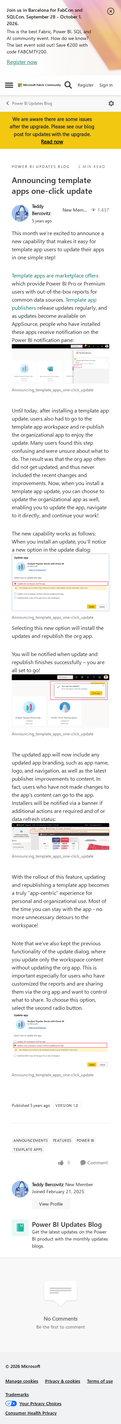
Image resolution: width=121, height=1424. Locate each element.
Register (86, 85)
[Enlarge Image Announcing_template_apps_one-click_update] (60, 364)
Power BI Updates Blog (32, 103)
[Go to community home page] (39, 85)
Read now (52, 141)
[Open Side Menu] (9, 85)
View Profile (51, 1204)
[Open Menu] (111, 103)
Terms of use (100, 1381)
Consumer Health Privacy (31, 1413)
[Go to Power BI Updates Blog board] (20, 1227)
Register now (22, 61)
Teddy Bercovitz (41, 209)
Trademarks (17, 1394)
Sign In (106, 85)
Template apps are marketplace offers (55, 275)
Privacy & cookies (62, 1381)
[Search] (68, 85)
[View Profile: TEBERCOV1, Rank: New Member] (20, 213)
